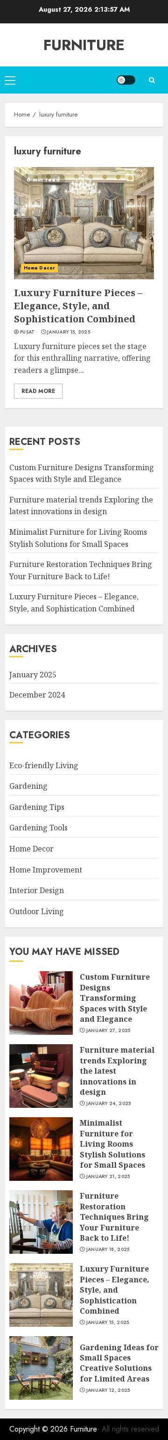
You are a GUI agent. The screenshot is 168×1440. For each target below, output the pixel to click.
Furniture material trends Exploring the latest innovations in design (81, 506)
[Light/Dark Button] (126, 80)
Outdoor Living (36, 911)
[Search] (151, 80)
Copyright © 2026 (39, 1429)
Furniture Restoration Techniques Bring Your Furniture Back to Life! (114, 1217)
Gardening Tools (38, 827)
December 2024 (37, 695)
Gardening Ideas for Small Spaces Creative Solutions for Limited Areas (119, 1363)
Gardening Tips (36, 807)
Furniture (84, 45)
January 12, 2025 (108, 1390)
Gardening (28, 786)
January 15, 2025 (68, 332)
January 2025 (32, 674)
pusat (27, 332)
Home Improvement (45, 870)
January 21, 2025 (108, 1176)
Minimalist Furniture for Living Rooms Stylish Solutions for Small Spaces (112, 1144)
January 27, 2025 (108, 1030)
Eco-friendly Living (43, 765)
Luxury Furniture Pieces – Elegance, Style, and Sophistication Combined (78, 305)
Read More (38, 391)
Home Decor (39, 267)
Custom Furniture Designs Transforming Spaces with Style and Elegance (115, 998)
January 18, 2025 (108, 1249)
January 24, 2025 (108, 1103)
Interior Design (36, 890)
